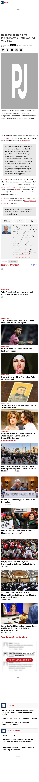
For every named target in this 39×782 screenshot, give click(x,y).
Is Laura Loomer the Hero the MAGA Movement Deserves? (18, 532)
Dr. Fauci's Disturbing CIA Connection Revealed (18, 501)
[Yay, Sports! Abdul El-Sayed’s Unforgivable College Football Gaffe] (19, 549)
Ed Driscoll (5, 45)
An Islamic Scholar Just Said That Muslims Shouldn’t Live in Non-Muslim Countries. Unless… (18, 595)
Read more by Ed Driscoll (22, 257)
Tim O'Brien (4, 566)
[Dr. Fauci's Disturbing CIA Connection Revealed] (19, 487)
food (5, 179)
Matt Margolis (6, 504)
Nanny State (5, 138)
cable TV (7, 203)
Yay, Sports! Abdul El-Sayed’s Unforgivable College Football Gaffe (18, 563)
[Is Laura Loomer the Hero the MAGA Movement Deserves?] (19, 518)
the (21, 198)
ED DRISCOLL (13, 261)
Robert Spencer (6, 473)
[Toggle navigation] (36, 2)
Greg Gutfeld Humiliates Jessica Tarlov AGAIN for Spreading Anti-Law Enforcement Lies (19, 628)
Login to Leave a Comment (19, 660)
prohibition (26, 141)
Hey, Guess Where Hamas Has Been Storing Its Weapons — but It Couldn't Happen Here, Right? (18, 468)
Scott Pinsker (5, 535)
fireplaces (18, 189)
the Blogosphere (30, 201)
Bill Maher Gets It (9, 736)
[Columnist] (7, 229)
